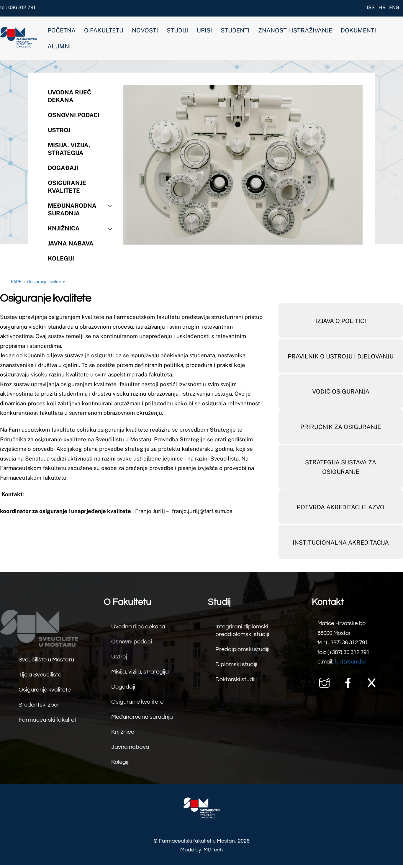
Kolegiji (120, 762)
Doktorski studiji (236, 679)
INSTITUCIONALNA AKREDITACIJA (341, 542)
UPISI (204, 30)
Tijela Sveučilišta (40, 675)
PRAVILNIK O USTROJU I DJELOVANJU (341, 356)
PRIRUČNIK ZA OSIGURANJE (340, 426)
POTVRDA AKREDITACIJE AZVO (340, 507)
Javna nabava (71, 243)
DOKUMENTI (358, 30)
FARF (16, 281)
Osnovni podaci (73, 115)
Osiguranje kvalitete (67, 186)
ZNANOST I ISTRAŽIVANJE (295, 30)
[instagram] (326, 682)
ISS (371, 7)
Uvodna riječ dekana (69, 96)
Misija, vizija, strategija (69, 149)
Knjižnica (64, 228)
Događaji (63, 167)
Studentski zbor (39, 705)
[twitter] (373, 682)
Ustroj (59, 130)
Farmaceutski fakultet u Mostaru (198, 841)
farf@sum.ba (350, 662)
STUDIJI (177, 30)
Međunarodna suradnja (72, 209)
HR (382, 7)
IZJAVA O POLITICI (340, 321)
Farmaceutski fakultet (47, 720)
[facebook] (349, 682)
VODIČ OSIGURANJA (340, 391)
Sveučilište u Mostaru (46, 660)
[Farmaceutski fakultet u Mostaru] (18, 44)
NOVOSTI (145, 30)
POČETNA (61, 30)
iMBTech (212, 850)
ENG (394, 7)
